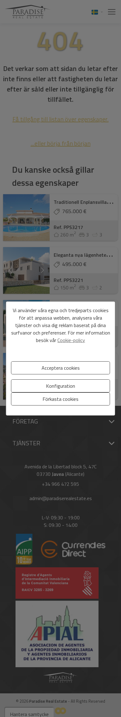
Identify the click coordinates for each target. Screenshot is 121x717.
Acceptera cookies (61, 368)
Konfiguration (60, 386)
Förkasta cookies (60, 399)
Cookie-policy (71, 340)
